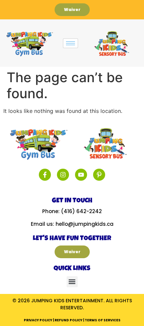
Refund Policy (68, 320)
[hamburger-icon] (70, 43)
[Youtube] (81, 175)
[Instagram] (63, 175)
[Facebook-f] (45, 175)
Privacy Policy (38, 320)
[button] (72, 281)
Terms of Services (103, 320)
